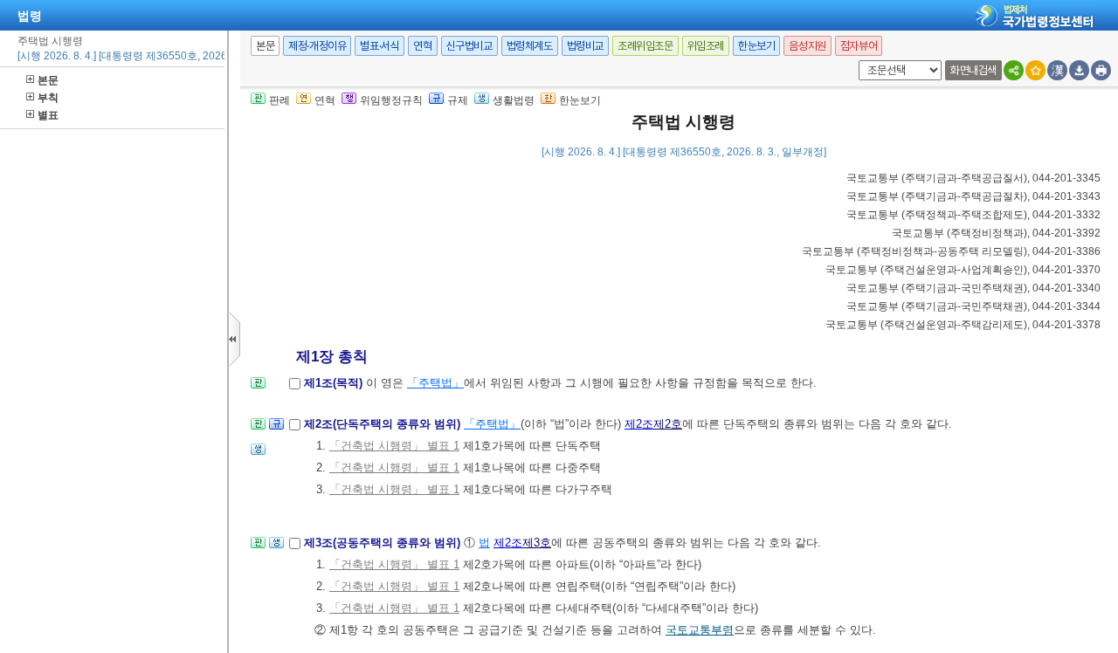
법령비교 (585, 45)
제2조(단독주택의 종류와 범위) (384, 423)
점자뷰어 (858, 45)
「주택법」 (435, 382)
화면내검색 (973, 70)
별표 (48, 115)
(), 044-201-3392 (996, 233)
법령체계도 (530, 45)
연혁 (422, 45)
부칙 (48, 98)
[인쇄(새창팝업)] (1101, 70)
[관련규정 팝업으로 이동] (276, 429)
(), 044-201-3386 (951, 251)
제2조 (639, 423)
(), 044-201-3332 (973, 215)
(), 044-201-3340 (973, 288)
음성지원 (807, 45)
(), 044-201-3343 (973, 196)
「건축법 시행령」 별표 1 (394, 445)
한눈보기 (756, 45)
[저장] (1079, 70)
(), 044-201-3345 (973, 178)
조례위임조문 (645, 45)
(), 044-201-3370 (963, 270)
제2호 (667, 423)
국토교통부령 (700, 629)
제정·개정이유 (317, 45)
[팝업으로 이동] (258, 454)
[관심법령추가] (1035, 70)
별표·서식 (379, 45)
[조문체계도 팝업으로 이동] (258, 388)
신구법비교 (469, 45)
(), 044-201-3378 (963, 325)
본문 (48, 80)
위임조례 (705, 45)
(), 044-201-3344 (973, 306)
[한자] (1057, 70)
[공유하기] (1014, 70)
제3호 (536, 542)
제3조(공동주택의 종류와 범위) (384, 542)
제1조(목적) (335, 382)
